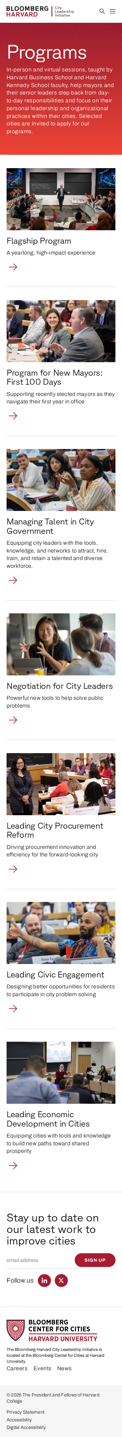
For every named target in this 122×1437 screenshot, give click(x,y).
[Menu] (113, 12)
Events (42, 1368)
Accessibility (19, 1419)
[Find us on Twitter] (61, 1280)
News (64, 1368)
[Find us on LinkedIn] (44, 1280)
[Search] (102, 12)
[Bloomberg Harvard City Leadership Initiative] (40, 11)
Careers (17, 1368)
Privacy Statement (25, 1412)
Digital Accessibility (26, 1427)
